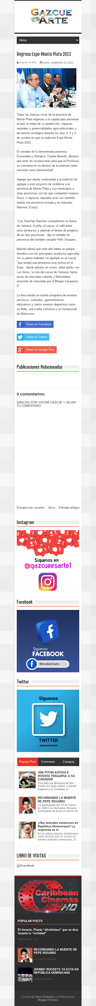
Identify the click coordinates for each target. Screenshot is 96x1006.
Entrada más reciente (30, 507)
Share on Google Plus (40, 349)
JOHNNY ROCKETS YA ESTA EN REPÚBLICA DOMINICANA (56, 971)
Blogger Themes (48, 1000)
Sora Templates (44, 996)
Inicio (51, 507)
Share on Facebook (38, 324)
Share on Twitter (36, 337)
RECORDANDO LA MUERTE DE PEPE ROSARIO (55, 951)
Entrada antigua (69, 507)
